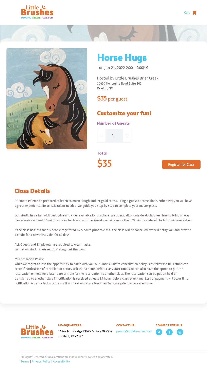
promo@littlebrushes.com (134, 331)
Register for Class (181, 164)
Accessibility (61, 361)
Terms (25, 361)
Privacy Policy (41, 361)
